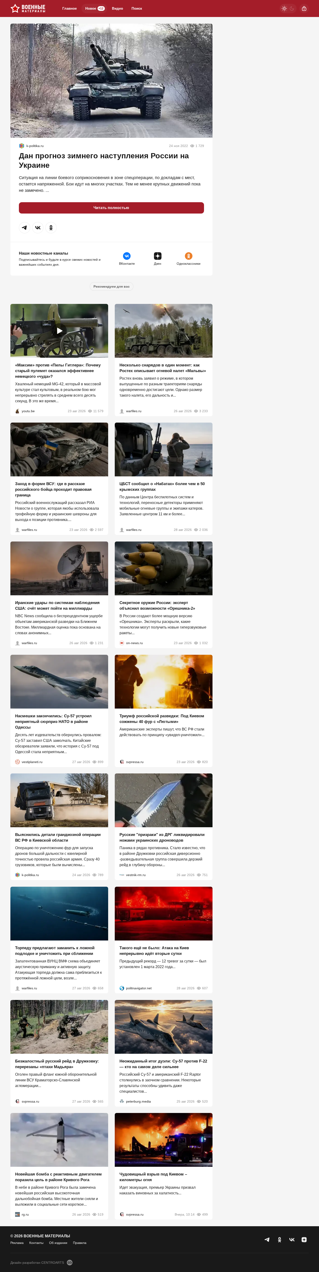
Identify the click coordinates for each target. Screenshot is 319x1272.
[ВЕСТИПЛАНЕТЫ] (17, 761)
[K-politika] (21, 146)
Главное (69, 8)
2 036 (203, 530)
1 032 (203, 643)
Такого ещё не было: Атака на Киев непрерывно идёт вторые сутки (154, 951)
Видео (117, 8)
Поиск (137, 8)
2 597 (99, 530)
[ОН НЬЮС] (122, 643)
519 (100, 1214)
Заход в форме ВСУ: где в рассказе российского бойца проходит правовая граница (53, 489)
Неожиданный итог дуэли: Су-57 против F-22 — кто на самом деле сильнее (163, 1064)
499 (205, 1214)
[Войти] (304, 8)
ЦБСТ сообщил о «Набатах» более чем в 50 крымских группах (162, 487)
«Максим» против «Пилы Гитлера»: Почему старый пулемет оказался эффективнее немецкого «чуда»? (58, 370)
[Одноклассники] (279, 1239)
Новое (94, 8)
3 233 (203, 411)
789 (100, 875)
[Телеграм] (267, 1239)
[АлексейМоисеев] (17, 1214)
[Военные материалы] (27, 8)
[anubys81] (17, 411)
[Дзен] (304, 1239)
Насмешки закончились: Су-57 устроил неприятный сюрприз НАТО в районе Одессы (53, 721)
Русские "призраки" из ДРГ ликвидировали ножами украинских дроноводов (161, 837)
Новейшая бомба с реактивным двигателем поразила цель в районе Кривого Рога (58, 1177)
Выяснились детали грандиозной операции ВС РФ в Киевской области (58, 837)
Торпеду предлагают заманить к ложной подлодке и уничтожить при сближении (54, 951)
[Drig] (122, 875)
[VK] (292, 1239)
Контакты (36, 1243)
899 (100, 762)
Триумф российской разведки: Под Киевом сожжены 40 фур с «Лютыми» (161, 719)
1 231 (99, 643)
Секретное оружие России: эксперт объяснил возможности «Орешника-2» (157, 605)
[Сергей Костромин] (17, 643)
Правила (79, 1243)
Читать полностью (111, 208)
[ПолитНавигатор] (122, 988)
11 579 (98, 411)
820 (205, 762)
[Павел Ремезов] (17, 529)
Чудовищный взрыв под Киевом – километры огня (153, 1177)
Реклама (17, 1243)
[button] (24, 227)
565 (100, 1101)
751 (205, 875)
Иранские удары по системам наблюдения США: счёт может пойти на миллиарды (57, 605)
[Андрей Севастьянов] (122, 411)
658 (100, 988)
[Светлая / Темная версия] (288, 8)
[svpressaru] (122, 761)
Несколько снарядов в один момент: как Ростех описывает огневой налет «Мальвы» (162, 368)
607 (205, 988)
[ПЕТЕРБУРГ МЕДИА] (122, 1101)
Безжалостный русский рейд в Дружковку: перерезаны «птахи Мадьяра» (57, 1064)
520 (205, 1101)
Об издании (58, 1243)
